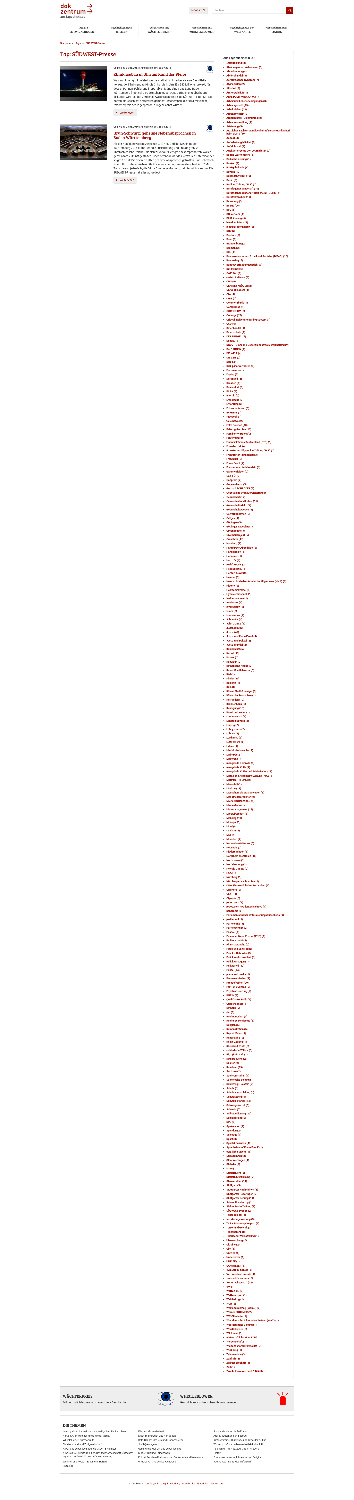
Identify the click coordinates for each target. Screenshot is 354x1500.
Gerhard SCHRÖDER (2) (240, 488)
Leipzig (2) (232, 725)
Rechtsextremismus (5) (240, 1020)
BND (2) (231, 230)
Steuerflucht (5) (235, 1172)
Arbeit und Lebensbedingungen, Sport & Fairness (89, 1448)
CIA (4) (230, 294)
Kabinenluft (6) (235, 649)
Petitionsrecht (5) (236, 940)
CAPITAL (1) (233, 273)
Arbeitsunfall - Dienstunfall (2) (244, 117)
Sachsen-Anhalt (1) (237, 1075)
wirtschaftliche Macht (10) (242, 1337)
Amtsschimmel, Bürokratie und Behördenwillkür (239, 1440)
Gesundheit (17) (235, 497)
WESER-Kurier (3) (236, 1316)
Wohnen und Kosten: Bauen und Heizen (85, 1461)
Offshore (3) (233, 889)
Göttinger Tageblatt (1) (239, 526)
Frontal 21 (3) (234, 458)
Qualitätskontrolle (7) (238, 999)
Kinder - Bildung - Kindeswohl (154, 1453)
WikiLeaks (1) (234, 1333)
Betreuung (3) (234, 201)
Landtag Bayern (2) (237, 720)
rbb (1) (230, 1012)
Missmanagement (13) (239, 809)
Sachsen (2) (233, 1071)
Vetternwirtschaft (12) (239, 1282)
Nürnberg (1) (234, 877)
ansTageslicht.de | (156, 1483)
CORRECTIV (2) (235, 311)
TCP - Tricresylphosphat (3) (242, 1223)
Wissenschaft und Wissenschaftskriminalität (238, 1444)
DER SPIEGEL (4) (236, 336)
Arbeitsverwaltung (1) (239, 122)
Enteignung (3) (234, 399)
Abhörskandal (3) (236, 75)
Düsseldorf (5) (234, 387)
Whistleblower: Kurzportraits (78, 1440)
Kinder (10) (232, 678)
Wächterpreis (77, 1396)
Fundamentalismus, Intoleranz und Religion (237, 1457)
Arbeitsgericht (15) (237, 105)
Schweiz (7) (233, 1109)
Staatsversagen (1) (237, 1160)
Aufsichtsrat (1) (235, 146)
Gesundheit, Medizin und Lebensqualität (160, 1448)
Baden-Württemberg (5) (240, 154)
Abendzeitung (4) (236, 71)
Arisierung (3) (234, 126)
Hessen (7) (232, 577)
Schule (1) (232, 1088)
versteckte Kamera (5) (239, 1278)
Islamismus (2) (235, 615)
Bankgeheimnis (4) (237, 167)
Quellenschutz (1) (236, 1003)
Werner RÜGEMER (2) (239, 1312)
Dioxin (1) (232, 361)
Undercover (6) (235, 1257)
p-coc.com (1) (234, 902)
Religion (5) (233, 1024)
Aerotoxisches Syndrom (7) (242, 79)
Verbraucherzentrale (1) (240, 1274)
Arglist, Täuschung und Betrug (230, 1435)
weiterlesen (127, 112)
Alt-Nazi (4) (233, 88)
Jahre (276, 30)
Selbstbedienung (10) (238, 1113)
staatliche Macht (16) (238, 1151)
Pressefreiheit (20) (237, 982)
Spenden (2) (233, 1130)
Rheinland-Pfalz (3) (237, 1046)
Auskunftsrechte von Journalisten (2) (248, 150)
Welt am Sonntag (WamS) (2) (243, 1307)
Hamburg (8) (233, 543)
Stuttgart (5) (233, 1185)
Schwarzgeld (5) (236, 1096)
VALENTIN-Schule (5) (239, 1269)
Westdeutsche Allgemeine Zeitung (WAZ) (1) (252, 1320)
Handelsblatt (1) (235, 551)
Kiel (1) (230, 674)
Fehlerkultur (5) (235, 437)
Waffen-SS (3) (234, 1290)
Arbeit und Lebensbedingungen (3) (246, 101)
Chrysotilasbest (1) (237, 289)
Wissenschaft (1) (236, 1341)
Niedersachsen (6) (237, 851)
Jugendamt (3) (235, 627)
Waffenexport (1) (236, 1295)
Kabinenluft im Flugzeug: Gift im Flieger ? (236, 1448)
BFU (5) (230, 209)
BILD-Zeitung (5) (236, 218)
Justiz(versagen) (147, 1444)
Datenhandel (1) (235, 328)
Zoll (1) (230, 1367)
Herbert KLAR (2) (236, 572)
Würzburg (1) (234, 1350)
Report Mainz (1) (236, 1033)
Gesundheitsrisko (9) (238, 505)
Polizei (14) (233, 969)
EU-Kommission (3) (237, 408)
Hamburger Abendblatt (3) (241, 547)
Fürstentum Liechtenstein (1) (243, 467)
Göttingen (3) (234, 522)
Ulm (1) (230, 1248)
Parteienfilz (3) (235, 923)
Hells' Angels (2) (236, 564)
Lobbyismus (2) (235, 729)
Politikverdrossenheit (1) (240, 957)
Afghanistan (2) (235, 84)
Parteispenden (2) (236, 927)
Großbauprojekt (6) (237, 535)
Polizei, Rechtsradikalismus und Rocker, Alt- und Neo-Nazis (170, 1457)
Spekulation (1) (235, 1126)
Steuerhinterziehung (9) (240, 1176)
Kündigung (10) (235, 708)
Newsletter (198, 10)
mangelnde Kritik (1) (238, 767)
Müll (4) (230, 834)
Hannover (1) (234, 556)
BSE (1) (230, 251)
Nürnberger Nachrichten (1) (242, 881)
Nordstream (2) (235, 860)
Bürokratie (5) (234, 268)
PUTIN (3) (232, 995)
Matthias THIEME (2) (238, 779)
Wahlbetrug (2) (235, 1299)
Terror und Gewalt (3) (239, 1227)
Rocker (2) (232, 1062)
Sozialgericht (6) (236, 1117)
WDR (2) (231, 1303)
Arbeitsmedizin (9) (237, 113)
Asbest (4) (232, 137)
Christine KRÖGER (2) (239, 285)
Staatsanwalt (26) (236, 1155)
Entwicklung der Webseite (181, 1483)
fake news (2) (234, 420)
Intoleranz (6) (234, 602)
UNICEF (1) (233, 1261)
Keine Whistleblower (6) (240, 670)
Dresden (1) (233, 383)
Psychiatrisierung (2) (238, 991)
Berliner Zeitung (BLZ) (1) (241, 184)
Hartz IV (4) (233, 560)
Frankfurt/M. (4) (236, 446)
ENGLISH (68, 1466)
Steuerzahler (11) (236, 1181)
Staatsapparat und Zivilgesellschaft (82, 1444)
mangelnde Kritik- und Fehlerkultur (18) (249, 771)
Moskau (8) (233, 830)
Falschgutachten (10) (238, 429)
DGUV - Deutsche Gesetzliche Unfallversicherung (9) (257, 344)
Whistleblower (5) (236, 1329)
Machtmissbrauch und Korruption (157, 1435)
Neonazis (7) (234, 847)
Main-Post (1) (234, 754)
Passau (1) (232, 932)
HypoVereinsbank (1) (239, 594)
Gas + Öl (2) (233, 475)
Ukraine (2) (233, 1244)
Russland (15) (234, 1067)
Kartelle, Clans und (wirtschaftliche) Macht (86, 1435)
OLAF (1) (231, 893)
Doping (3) (232, 374)
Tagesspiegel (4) (236, 1214)
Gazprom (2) (233, 480)
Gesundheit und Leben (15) (242, 501)
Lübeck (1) (232, 733)
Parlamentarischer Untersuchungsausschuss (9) (255, 915)
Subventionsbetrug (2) (239, 1202)
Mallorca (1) (233, 758)
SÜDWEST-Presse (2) (239, 1210)
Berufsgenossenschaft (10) (242, 188)
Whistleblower (196, 1396)
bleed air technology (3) (240, 226)
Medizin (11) (233, 788)
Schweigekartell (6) (237, 1105)
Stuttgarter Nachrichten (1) (242, 1189)
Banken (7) (232, 163)
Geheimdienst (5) (236, 484)
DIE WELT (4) (234, 353)
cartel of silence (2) (237, 277)
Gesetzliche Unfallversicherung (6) (247, 492)
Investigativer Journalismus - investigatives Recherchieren (95, 1431)
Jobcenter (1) (234, 619)
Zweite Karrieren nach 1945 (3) (244, 1371)
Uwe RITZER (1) (235, 1265)
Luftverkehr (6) (235, 741)
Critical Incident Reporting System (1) (248, 319)
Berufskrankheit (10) (238, 197)
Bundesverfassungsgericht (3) (244, 264)
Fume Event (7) (235, 463)
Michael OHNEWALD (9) (240, 801)
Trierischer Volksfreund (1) (242, 1235)
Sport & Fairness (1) (238, 1143)
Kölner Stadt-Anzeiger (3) (241, 691)
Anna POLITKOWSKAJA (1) (242, 96)
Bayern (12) (233, 171)
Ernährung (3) (234, 403)
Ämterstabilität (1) (237, 92)
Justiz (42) (232, 632)
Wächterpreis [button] (158, 30)
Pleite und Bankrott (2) (239, 948)
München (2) (233, 839)
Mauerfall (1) (234, 784)
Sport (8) (231, 1138)
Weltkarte (242, 30)
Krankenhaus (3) (236, 703)
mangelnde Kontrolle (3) (240, 763)
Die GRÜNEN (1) (235, 349)
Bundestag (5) (234, 260)
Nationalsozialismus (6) (240, 843)
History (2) (232, 585)
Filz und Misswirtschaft (151, 1431)
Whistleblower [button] (201, 30)
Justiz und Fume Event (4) (241, 636)
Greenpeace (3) (235, 530)
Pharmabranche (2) (237, 944)
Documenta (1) (235, 370)
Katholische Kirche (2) (239, 665)
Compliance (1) (235, 306)
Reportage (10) (235, 1037)
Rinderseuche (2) (236, 1058)
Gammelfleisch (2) (237, 471)
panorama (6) (234, 910)
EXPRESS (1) (234, 412)
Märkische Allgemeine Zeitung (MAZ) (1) (250, 775)
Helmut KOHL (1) (236, 568)
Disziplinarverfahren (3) (240, 366)
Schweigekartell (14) (238, 1100)
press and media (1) (238, 974)
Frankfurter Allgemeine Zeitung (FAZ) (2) (250, 450)
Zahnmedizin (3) (236, 1354)
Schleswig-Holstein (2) (239, 1084)
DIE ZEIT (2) (233, 357)
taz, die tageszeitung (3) (240, 1219)
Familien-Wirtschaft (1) (240, 433)
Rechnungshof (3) (236, 1016)
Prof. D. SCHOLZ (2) (238, 986)
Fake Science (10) (237, 425)
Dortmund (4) (234, 378)
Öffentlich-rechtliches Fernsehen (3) (247, 885)
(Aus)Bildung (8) (236, 62)
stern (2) (231, 1168)
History (217, 1453)
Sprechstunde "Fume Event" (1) (244, 1147)
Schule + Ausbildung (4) (240, 1092)
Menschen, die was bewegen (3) (245, 792)
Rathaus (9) (233, 1007)
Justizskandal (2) (236, 644)
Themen (121, 30)
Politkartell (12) (235, 965)
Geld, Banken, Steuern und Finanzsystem (160, 1440)
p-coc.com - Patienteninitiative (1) (246, 906)
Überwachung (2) (236, 1240)
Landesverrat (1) (236, 716)
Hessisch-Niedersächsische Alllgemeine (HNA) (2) (256, 581)
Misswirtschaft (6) (237, 813)
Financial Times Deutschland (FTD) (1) (248, 442)
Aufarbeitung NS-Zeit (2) (240, 142)
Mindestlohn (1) (235, 805)
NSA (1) (231, 872)
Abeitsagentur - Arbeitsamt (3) (244, 67)
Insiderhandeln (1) (237, 598)
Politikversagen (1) (237, 961)
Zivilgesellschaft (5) (238, 1362)
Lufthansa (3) (234, 737)
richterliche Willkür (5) (239, 1050)
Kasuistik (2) (233, 661)
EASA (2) (231, 391)
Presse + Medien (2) (238, 978)
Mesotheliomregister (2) (240, 796)
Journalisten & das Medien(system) (232, 1461)
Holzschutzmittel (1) (238, 589)
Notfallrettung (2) (236, 864)
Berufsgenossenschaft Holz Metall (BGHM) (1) (253, 192)
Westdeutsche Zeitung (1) (241, 1324)
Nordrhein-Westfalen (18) (241, 855)
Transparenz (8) (236, 1231)
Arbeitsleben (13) (236, 109)
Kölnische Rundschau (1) (241, 695)
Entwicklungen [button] (81, 30)
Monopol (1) (233, 822)
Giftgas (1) (232, 518)
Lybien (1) (232, 746)
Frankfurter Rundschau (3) (242, 454)
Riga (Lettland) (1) (237, 1054)
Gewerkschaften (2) (238, 513)
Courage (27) (234, 315)
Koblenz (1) (233, 682)
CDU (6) (231, 281)
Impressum (217, 1483)
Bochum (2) (233, 235)
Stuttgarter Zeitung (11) (240, 1198)
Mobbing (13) (234, 818)
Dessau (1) (232, 340)
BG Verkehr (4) (235, 214)
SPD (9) (230, 1121)
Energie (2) (232, 395)
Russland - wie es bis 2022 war (230, 1431)
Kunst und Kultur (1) (238, 712)
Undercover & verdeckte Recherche (157, 1461)
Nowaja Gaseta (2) (237, 868)
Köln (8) (231, 686)
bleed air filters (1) (237, 222)
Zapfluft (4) (233, 1358)
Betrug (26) (233, 205)
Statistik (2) (233, 1164)
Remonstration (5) (237, 1029)
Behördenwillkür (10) (238, 175)
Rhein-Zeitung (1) (236, 1041)
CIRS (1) (231, 298)
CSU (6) (231, 323)
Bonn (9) (231, 239)
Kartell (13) (232, 653)
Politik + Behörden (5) (239, 953)
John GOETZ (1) (235, 623)
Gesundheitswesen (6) (239, 509)
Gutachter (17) (235, 539)
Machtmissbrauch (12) (239, 750)
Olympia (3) (233, 898)
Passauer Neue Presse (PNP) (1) (245, 936)
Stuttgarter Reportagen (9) (241, 1193)
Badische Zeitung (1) (238, 159)
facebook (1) (234, 416)
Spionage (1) (233, 1134)
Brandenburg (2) (236, 243)
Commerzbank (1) (237, 302)
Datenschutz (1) (235, 332)
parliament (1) (234, 919)
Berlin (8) (231, 180)
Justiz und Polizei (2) (238, 640)
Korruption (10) (235, 699)
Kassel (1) (232, 657)
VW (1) (230, 1286)
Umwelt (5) (232, 1253)
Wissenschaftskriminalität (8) (243, 1345)
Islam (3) (231, 611)
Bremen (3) (233, 247)
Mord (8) (231, 826)
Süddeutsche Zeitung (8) (240, 1206)
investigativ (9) (235, 606)
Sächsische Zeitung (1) (240, 1079)
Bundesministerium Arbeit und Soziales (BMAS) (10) (257, 256)
